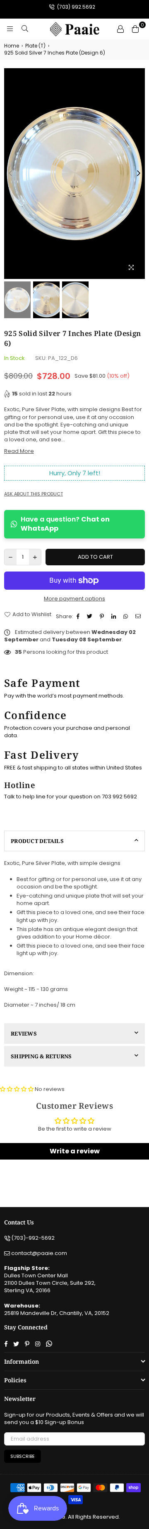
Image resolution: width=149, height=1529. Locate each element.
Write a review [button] (75, 1151)
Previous (10, 173)
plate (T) (35, 46)
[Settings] (120, 29)
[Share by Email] (139, 616)
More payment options (74, 599)
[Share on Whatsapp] (126, 616)
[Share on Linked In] (114, 616)
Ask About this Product (33, 494)
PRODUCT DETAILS (37, 841)
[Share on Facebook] (79, 616)
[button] (17, 1089)
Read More (19, 451)
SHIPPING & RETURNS (41, 1056)
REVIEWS (24, 1033)
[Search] (24, 29)
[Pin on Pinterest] (103, 616)
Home (11, 46)
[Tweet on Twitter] (90, 616)
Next (138, 173)
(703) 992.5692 (75, 6)
